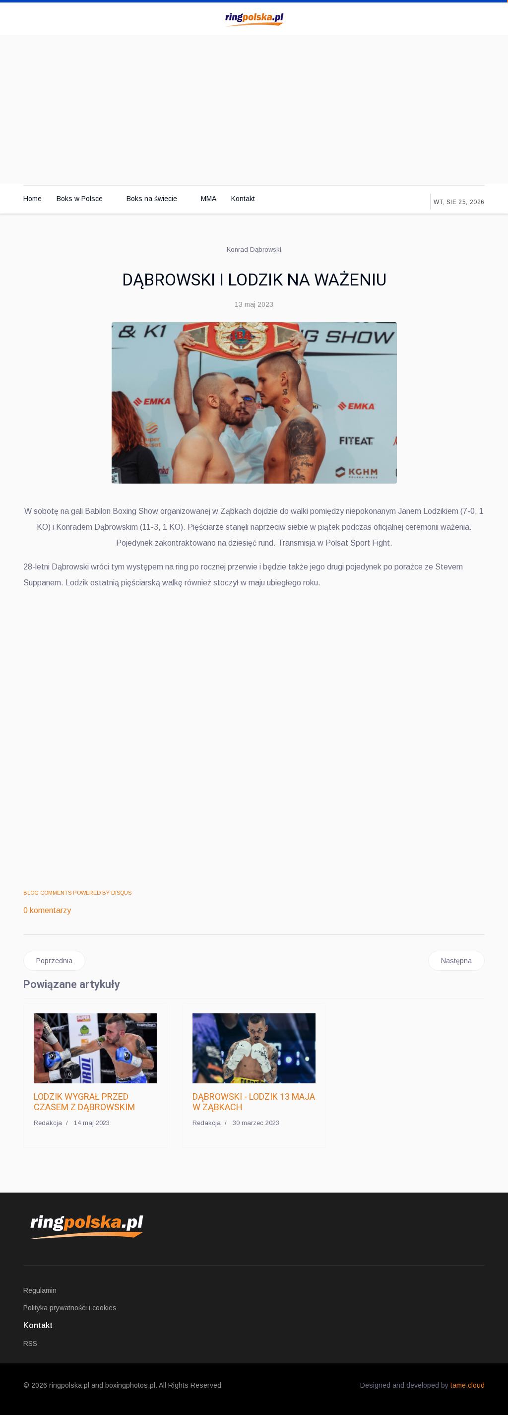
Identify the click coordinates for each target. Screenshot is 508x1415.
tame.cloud (467, 1385)
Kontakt (243, 199)
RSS (30, 1343)
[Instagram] (469, 18)
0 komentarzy (47, 910)
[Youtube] (459, 18)
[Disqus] (254, 739)
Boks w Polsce (80, 199)
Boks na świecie (152, 199)
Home (32, 199)
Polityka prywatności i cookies (70, 1308)
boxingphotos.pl (130, 1385)
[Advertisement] (254, 109)
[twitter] (448, 18)
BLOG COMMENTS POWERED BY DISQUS (77, 893)
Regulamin (40, 1290)
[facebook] (438, 18)
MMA (208, 199)
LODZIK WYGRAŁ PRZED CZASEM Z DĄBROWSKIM (84, 1102)
